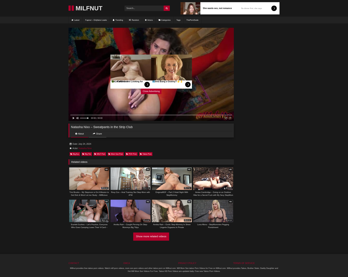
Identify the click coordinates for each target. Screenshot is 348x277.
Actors (150, 20)
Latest (76, 20)
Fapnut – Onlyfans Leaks (96, 20)
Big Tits (88, 154)
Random (135, 20)
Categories (166, 20)
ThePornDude (192, 20)
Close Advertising (151, 91)
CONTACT (74, 263)
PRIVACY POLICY (187, 263)
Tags (178, 20)
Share (99, 134)
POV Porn (133, 154)
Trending (119, 20)
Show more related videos (151, 236)
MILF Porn (101, 154)
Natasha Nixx (85, 148)
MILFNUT (88, 8)
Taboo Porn (147, 154)
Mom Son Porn (117, 154)
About (81, 134)
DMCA (126, 263)
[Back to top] (340, 269)
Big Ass (76, 154)
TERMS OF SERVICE (244, 263)
